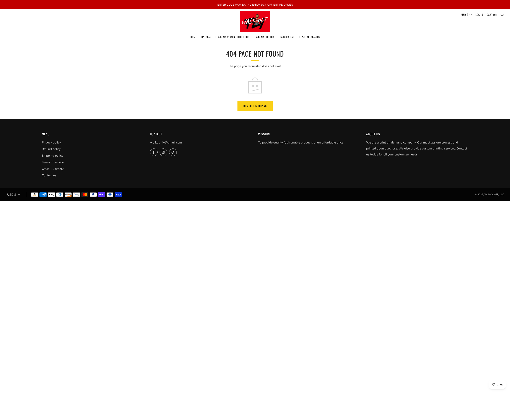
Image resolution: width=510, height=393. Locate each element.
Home (193, 37)
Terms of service (53, 162)
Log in (479, 15)
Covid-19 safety (53, 169)
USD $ (464, 15)
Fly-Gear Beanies (309, 37)
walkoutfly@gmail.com (166, 142)
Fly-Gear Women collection (232, 37)
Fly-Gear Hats (287, 37)
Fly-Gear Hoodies (264, 37)
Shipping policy (52, 155)
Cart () (492, 15)
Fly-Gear (206, 37)
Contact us (49, 175)
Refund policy (51, 149)
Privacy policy (51, 142)
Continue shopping (255, 106)
